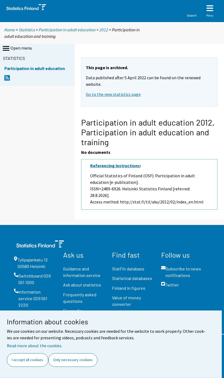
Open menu (21, 48)
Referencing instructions (115, 165)
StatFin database (128, 268)
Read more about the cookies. (34, 345)
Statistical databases (132, 278)
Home (9, 29)
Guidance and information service (82, 272)
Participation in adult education (67, 29)
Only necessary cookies (73, 359)
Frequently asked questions (79, 298)
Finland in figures (128, 288)
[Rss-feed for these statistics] (7, 79)
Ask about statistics (82, 284)
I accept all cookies (27, 359)
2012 (103, 29)
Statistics (27, 29)
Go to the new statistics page (113, 94)
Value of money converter (126, 301)
